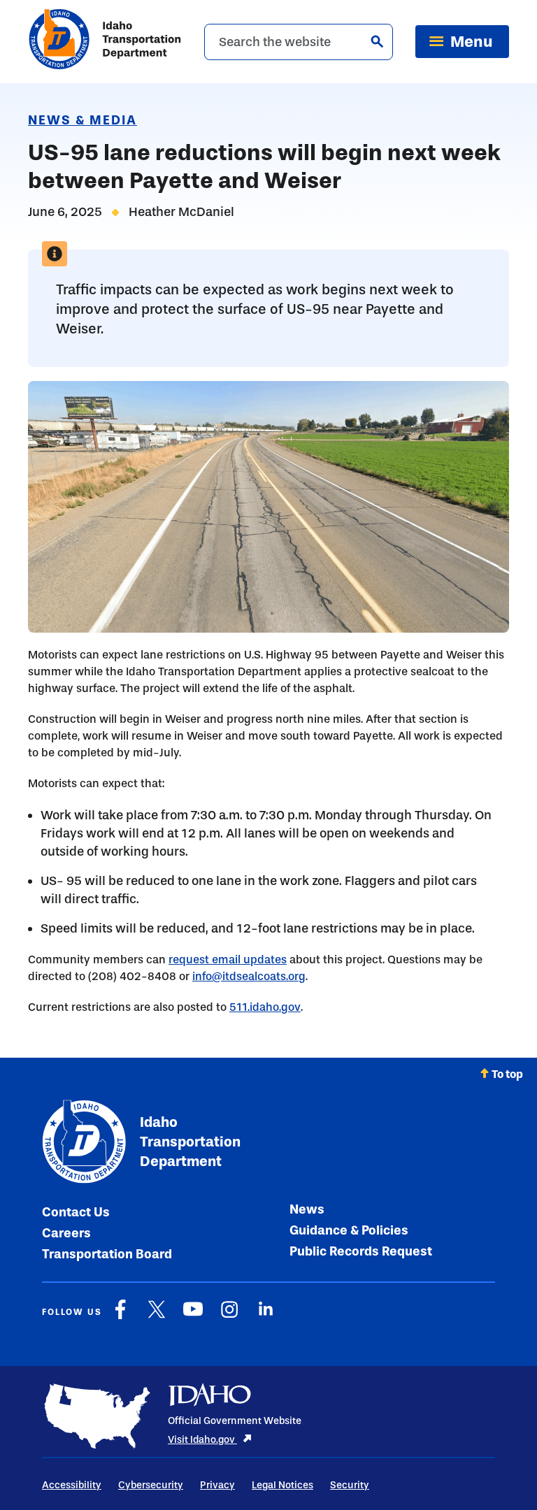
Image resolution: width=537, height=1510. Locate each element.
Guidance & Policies (348, 1230)
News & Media (82, 120)
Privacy (217, 1485)
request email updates (228, 959)
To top (507, 1074)
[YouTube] (193, 1316)
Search (377, 41)
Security (349, 1485)
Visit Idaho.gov (202, 1440)
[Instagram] (229, 1316)
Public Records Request (360, 1251)
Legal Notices (282, 1485)
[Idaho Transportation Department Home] (105, 41)
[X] (156, 1316)
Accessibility (71, 1485)
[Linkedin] (265, 1316)
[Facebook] (120, 1316)
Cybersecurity (150, 1485)
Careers (66, 1233)
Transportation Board (107, 1254)
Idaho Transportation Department (190, 1142)
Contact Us (76, 1212)
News (306, 1209)
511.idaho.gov (265, 1007)
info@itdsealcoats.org (249, 976)
